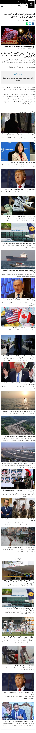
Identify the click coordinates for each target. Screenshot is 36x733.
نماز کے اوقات (14, 1)
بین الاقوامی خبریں (25, 21)
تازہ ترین (25, 6)
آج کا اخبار (18, 6)
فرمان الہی (22, 1)
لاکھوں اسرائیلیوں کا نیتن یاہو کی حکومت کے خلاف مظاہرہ (18, 79)
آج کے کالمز (12, 6)
